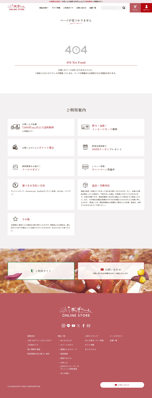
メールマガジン (116, 336)
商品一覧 (61, 336)
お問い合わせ (81, 8)
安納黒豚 (64, 353)
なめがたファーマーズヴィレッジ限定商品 (69, 367)
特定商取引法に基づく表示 (38, 353)
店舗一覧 (92, 8)
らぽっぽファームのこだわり (39, 340)
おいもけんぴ (66, 340)
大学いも (64, 362)
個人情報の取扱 (34, 349)
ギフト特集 (56, 8)
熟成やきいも (66, 358)
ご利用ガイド (68, 8)
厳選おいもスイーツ (68, 349)
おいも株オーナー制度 (94, 340)
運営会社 (31, 336)
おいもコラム (90, 349)
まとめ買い (65, 373)
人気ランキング (91, 336)
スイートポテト (67, 344)
